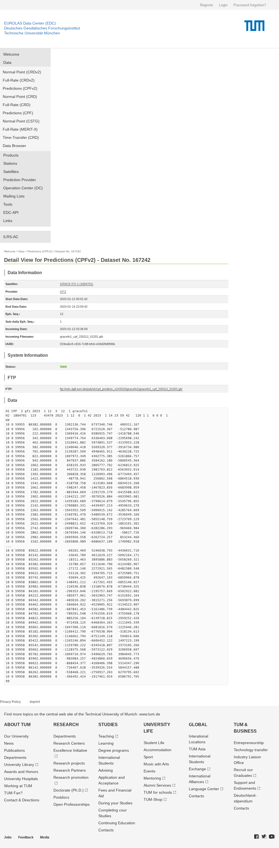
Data (7, 62)
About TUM (17, 724)
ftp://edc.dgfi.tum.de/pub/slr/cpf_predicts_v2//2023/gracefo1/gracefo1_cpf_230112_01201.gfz (121, 389)
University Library (19, 764)
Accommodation (157, 750)
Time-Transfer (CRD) (21, 137)
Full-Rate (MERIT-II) (20, 129)
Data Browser (14, 145)
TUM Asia (197, 749)
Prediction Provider (19, 180)
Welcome (11, 54)
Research (66, 724)
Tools (7, 204)
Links (7, 220)
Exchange (197, 769)
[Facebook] (256, 836)
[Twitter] (264, 836)
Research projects (69, 763)
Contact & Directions (21, 800)
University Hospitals (21, 779)
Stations (10, 163)
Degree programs (113, 750)
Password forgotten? (249, 5)
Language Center (204, 789)
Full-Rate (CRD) (17, 105)
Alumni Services (157, 785)
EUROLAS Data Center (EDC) (30, 23)
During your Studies (115, 803)
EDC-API (11, 212)
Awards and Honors (21, 771)
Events (149, 771)
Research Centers (69, 743)
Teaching (106, 736)
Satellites (11, 171)
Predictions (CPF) (18, 113)
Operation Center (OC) (23, 188)
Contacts (106, 830)
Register (206, 5)
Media (44, 837)
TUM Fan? (13, 793)
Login (223, 5)
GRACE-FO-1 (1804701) (76, 284)
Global (198, 724)
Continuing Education (116, 823)
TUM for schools (158, 792)
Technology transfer (251, 750)
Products (11, 155)
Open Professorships (71, 804)
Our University (16, 736)
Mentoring (152, 778)
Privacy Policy (10, 702)
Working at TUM (18, 786)
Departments (15, 757)
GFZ (63, 291)
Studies (108, 724)
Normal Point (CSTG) (21, 121)
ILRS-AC (10, 237)
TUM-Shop (153, 799)
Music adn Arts (156, 764)
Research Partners (69, 770)
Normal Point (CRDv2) (22, 72)
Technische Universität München (32, 33)
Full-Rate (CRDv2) (19, 80)
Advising (105, 770)
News (9, 743)
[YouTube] (272, 836)
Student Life (154, 743)
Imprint (35, 702)
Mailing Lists (14, 196)
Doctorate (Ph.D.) (68, 790)
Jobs (8, 837)
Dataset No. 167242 (68, 251)
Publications (14, 750)
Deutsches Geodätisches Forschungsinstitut (42, 28)
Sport (148, 757)
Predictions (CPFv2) (20, 88)
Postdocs (61, 797)
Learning (106, 743)
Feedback (26, 837)
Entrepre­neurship (249, 743)
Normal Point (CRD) (20, 96)
